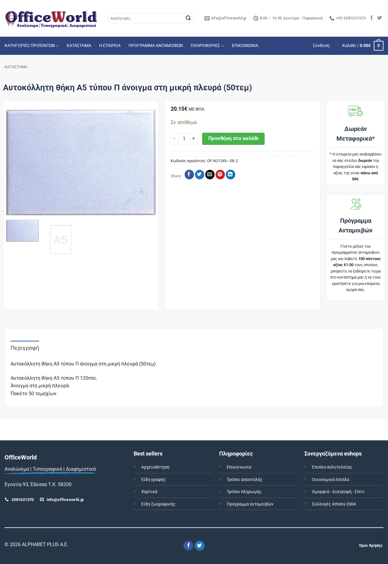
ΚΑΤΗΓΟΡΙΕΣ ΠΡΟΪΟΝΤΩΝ (30, 45)
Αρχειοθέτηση (155, 467)
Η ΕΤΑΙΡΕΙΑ (110, 45)
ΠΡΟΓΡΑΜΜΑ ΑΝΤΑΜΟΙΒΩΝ (156, 45)
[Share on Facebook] (189, 174)
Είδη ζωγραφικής (158, 504)
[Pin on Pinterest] (220, 174)
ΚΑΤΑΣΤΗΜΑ (79, 45)
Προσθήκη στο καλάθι (233, 138)
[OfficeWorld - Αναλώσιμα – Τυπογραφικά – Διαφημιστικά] (51, 18)
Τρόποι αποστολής (245, 479)
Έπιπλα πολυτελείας (332, 467)
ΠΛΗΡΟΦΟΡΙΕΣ (205, 45)
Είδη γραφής (153, 479)
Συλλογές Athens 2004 (334, 504)
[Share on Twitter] (199, 174)
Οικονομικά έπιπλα (330, 479)
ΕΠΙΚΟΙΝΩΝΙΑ (245, 45)
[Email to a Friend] (210, 174)
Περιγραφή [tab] (25, 348)
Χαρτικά (149, 491)
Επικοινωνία (239, 467)
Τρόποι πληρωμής (244, 491)
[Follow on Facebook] (371, 18)
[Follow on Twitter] (379, 18)
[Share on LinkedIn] (230, 174)
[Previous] (16, 162)
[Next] (144, 162)
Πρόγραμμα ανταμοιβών (250, 504)
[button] (321, 45)
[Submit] (188, 18)
